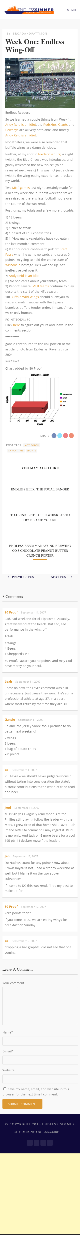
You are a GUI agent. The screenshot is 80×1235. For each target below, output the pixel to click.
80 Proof (11, 612)
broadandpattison (30, 33)
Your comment (13, 983)
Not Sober (31, 445)
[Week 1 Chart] (39, 423)
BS (6, 770)
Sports (31, 450)
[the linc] (39, 105)
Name (7, 1032)
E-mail (8, 1051)
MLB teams (40, 286)
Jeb (7, 856)
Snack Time (16, 450)
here (16, 325)
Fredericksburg (49, 154)
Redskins (50, 124)
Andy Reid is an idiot (20, 124)
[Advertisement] (40, 1193)
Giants (63, 124)
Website (8, 1070)
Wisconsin (12, 265)
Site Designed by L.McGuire (36, 1132)
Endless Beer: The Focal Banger (40, 489)
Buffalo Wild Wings (25, 297)
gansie (10, 719)
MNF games (21, 187)
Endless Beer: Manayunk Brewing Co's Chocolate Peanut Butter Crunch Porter (40, 550)
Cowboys (11, 130)
